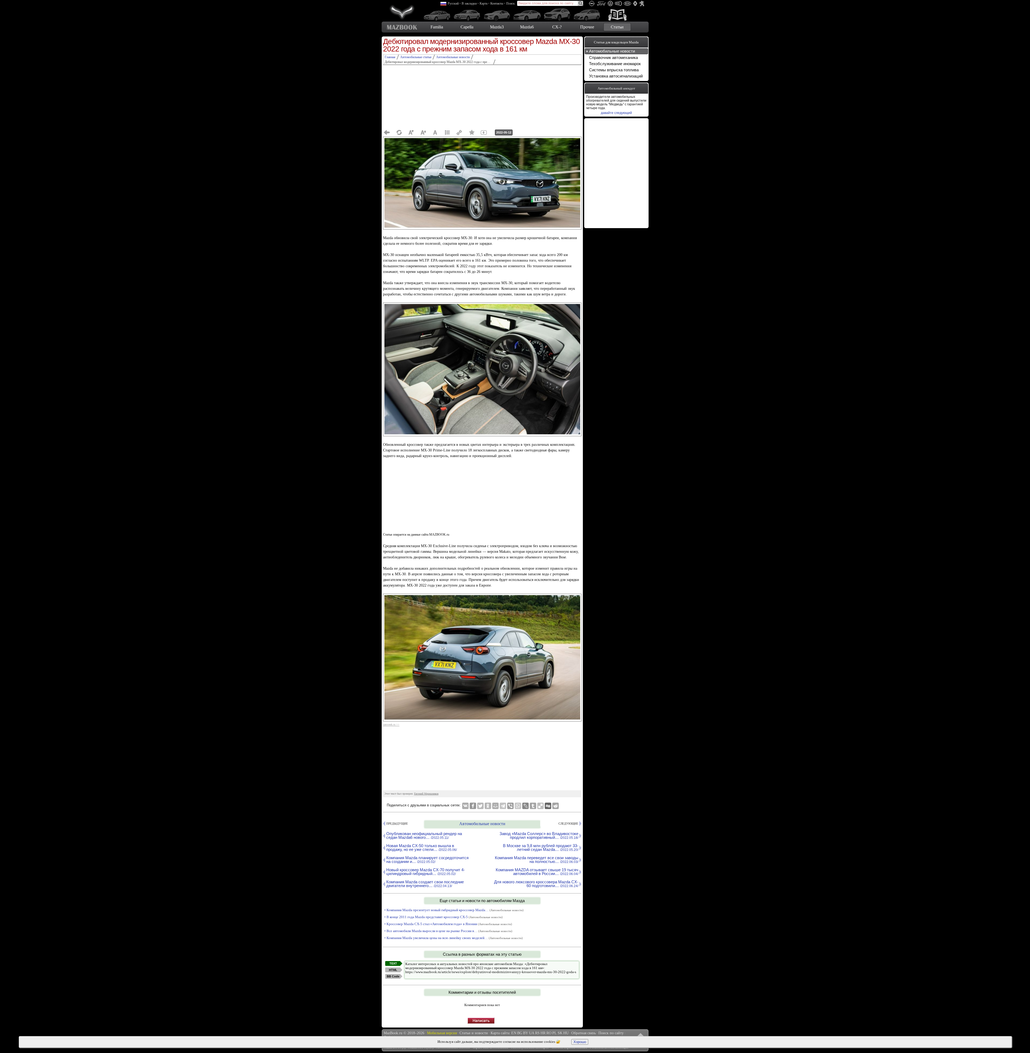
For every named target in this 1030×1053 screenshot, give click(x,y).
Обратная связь (583, 1033)
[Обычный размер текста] (435, 132)
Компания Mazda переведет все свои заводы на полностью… (536, 859)
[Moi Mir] (495, 806)
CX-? (557, 27)
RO (548, 1033)
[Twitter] (480, 806)
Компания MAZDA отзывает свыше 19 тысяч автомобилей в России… (537, 871)
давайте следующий (616, 113)
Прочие (587, 27)
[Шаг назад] (387, 132)
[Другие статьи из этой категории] (447, 132)
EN (513, 1033)
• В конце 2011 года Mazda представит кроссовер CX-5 (443, 917)
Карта (483, 3)
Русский (453, 3)
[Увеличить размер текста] (423, 132)
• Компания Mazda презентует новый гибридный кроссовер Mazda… (454, 910)
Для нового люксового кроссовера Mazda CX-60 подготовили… (536, 884)
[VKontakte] (465, 806)
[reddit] (555, 806)
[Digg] (548, 806)
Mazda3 (497, 27)
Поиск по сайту (611, 1033)
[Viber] (510, 806)
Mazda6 (527, 27)
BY (525, 1033)
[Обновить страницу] (399, 132)
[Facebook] (473, 806)
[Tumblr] (533, 806)
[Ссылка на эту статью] (459, 132)
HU (566, 1033)
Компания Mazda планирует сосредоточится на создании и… (427, 859)
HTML (393, 970)
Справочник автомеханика (613, 57)
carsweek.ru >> (391, 724)
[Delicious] (540, 806)
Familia (437, 27)
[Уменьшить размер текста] (411, 132)
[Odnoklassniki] (488, 806)
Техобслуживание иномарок (615, 63)
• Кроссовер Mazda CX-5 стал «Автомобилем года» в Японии (448, 924)
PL (554, 1033)
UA (531, 1033)
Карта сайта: (500, 1033)
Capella (467, 27)
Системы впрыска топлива (614, 70)
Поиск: (511, 3)
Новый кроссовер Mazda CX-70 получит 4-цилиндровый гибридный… (425, 871)
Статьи (617, 27)
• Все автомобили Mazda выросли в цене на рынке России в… (448, 931)
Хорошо (579, 1042)
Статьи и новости (473, 1033)
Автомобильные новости (482, 823)
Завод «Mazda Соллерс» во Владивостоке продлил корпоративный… (538, 835)
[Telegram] (503, 806)
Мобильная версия (442, 1033)
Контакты (496, 3)
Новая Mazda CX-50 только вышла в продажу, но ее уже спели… (421, 847)
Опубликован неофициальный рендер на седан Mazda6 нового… (424, 835)
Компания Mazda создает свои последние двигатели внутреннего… (425, 884)
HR (543, 1033)
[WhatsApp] (518, 806)
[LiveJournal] (525, 806)
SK (560, 1033)
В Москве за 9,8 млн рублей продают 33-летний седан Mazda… (540, 847)
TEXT (393, 963)
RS (537, 1033)
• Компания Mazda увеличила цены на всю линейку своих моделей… (453, 938)
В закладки (469, 3)
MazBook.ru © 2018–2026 (404, 1033)
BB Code (393, 976)
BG (519, 1033)
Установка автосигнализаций (616, 76)
